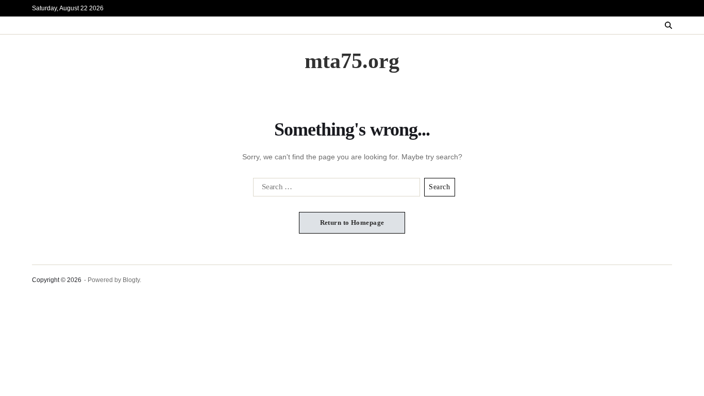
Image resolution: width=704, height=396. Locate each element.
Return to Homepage (352, 222)
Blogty (131, 280)
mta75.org (352, 61)
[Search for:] (334, 189)
